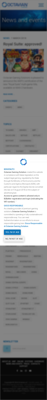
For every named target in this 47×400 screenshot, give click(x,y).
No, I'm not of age (14, 239)
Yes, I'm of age (12, 232)
